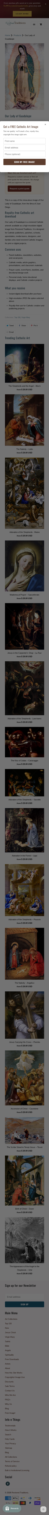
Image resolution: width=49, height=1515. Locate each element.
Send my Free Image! (24, 162)
